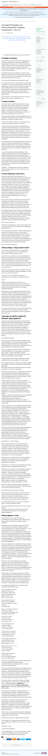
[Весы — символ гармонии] (38, 58)
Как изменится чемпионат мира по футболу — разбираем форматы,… (40, 38)
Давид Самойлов (13, 737)
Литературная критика (13, 4)
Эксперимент (25, 4)
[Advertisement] (41, 117)
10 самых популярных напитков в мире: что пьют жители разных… (40, 101)
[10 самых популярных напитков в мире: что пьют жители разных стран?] (38, 99)
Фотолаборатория (33, 4)
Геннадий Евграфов (7, 737)
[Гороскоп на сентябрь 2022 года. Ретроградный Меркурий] (38, 66)
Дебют (20, 4)
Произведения (5, 4)
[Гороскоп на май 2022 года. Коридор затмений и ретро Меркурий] (38, 88)
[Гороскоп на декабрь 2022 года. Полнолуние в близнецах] (38, 47)
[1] (22, 322)
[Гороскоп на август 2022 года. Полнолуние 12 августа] (38, 77)
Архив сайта (3, 752)
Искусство (40, 4)
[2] (4, 324)
